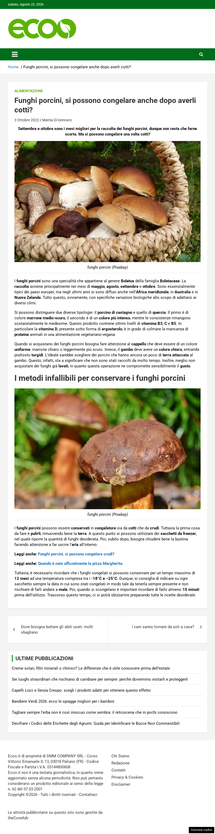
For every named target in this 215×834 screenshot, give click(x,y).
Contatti (118, 770)
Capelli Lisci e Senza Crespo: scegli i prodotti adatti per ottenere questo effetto (81, 690)
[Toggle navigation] (15, 54)
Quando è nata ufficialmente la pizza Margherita (80, 563)
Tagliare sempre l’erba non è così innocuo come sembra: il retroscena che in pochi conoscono (95, 712)
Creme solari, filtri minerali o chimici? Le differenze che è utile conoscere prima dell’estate (91, 668)
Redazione (120, 763)
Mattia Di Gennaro (57, 120)
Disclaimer (120, 784)
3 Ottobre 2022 (26, 120)
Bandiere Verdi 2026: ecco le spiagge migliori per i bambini (63, 701)
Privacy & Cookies (127, 777)
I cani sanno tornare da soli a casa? (163, 626)
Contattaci (88, 794)
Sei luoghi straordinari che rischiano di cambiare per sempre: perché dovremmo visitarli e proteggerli (100, 679)
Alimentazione (28, 91)
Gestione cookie (201, 830)
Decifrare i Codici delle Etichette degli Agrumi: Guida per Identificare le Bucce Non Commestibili (96, 723)
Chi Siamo (120, 756)
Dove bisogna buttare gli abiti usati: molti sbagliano (57, 629)
